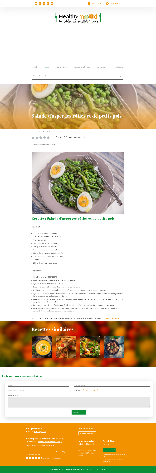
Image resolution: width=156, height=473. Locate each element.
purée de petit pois (111, 318)
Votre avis (77, 390)
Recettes (42, 132)
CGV (87, 453)
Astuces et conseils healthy (82, 67)
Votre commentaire (13, 395)
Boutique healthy (102, 67)
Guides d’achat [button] (119, 67)
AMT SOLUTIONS (85, 469)
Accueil (35, 67)
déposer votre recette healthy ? (50, 442)
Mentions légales (85, 450)
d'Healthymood (40, 432)
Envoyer (76, 412)
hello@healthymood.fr (86, 444)
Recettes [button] (46, 67)
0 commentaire (75, 137)
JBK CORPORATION (68, 469)
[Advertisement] (78, 45)
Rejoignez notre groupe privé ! (53, 458)
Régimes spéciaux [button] (61, 67)
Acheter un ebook (87, 433)
